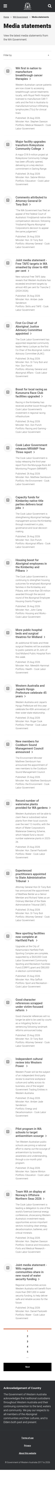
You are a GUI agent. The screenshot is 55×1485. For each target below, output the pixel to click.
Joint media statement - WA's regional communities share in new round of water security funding (31, 1272)
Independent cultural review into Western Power (29, 1062)
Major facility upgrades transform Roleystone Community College (31, 145)
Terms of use (27, 1438)
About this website (27, 1453)
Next (27, 1367)
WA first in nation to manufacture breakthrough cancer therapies (29, 74)
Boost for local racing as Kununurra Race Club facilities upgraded (31, 393)
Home (6, 17)
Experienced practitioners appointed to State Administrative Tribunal (31, 876)
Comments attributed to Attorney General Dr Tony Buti (31, 201)
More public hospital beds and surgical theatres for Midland (29, 633)
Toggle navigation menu (5, 6)
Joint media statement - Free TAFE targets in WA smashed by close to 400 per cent (32, 266)
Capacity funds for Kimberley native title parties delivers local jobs (29, 503)
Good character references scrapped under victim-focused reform (29, 1005)
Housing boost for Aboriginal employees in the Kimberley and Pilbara (31, 565)
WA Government (20, 17)
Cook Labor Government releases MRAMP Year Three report (31, 448)
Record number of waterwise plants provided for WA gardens (32, 804)
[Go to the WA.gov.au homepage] (27, 6)
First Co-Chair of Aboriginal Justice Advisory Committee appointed (29, 328)
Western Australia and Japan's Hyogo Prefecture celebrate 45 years (31, 691)
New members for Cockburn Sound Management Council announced (29, 747)
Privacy (27, 1445)
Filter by (8, 55)
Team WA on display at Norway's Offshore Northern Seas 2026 (30, 1195)
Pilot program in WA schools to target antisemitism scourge (30, 1132)
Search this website (49, 6)
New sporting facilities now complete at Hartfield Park (30, 937)
